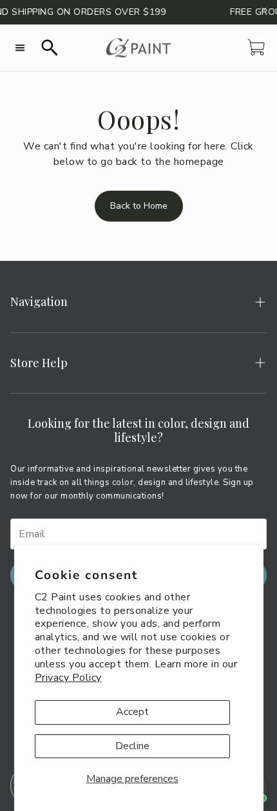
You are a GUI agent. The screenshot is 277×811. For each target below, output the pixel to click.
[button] (20, 47)
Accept (132, 712)
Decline (132, 746)
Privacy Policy (68, 678)
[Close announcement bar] (264, 9)
